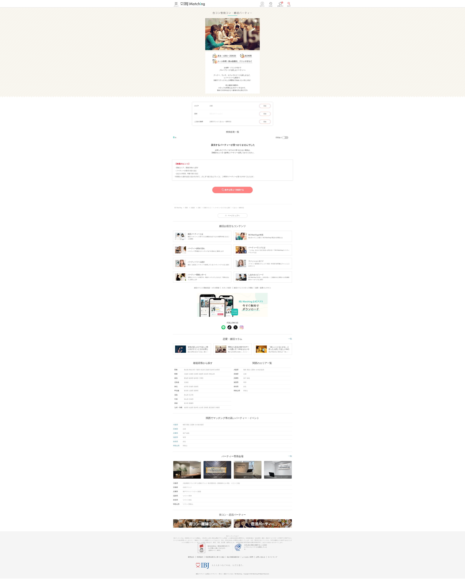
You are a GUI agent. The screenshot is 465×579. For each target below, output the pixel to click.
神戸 (244, 378)
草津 (244, 382)
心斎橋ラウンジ (202, 483)
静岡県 (191, 378)
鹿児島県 (212, 407)
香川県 (186, 403)
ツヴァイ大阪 (235, 483)
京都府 (191, 374)
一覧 (290, 339)
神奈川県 (192, 370)
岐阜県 (196, 378)
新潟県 (186, 391)
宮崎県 (206, 407)
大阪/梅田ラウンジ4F (190, 483)
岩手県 (186, 386)
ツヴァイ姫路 (196, 491)
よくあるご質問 (247, 557)
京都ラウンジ (187, 487)
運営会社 (191, 557)
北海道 (186, 382)
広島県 (191, 399)
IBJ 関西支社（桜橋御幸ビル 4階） (219, 483)
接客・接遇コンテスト (263, 288)
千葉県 (197, 370)
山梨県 (191, 391)
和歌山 (245, 391)
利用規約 (200, 557)
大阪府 (186, 374)
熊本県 (196, 407)
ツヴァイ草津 (187, 496)
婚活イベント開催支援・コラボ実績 (206, 288)
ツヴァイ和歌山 (188, 504)
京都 (244, 374)
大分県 (201, 407)
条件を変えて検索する (234, 190)
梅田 (244, 370)
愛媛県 (191, 403)
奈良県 (206, 374)
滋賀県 (201, 374)
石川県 (191, 395)
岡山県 (186, 399)
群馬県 (217, 370)
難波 (248, 370)
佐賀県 (191, 407)
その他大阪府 (259, 370)
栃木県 (212, 370)
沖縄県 (217, 407)
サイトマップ (272, 557)
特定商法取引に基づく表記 (215, 557)
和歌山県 (212, 374)
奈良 (244, 386)
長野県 (196, 391)
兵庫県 (196, 374)
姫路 (248, 378)
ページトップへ (234, 216)
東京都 (186, 370)
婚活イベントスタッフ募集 (243, 288)
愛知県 (186, 378)
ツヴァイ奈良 (187, 500)
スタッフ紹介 (226, 288)
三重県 (201, 378)
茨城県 (207, 370)
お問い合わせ (260, 557)
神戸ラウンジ (187, 491)
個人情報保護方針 (233, 557)
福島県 (196, 386)
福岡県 (186, 407)
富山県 (186, 395)
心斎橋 (252, 370)
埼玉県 (202, 370)
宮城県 (191, 386)
